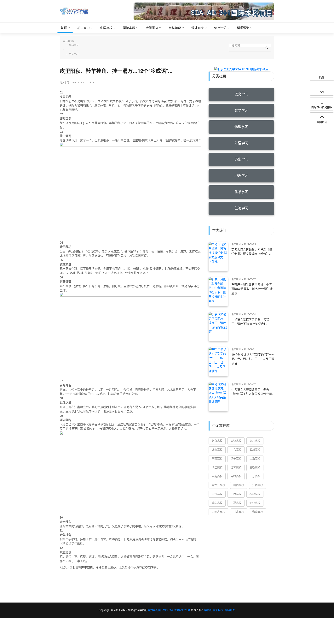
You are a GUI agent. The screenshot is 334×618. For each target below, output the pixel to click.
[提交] (266, 47)
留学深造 (243, 28)
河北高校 (255, 502)
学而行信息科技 (213, 610)
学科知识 (175, 28)
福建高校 (255, 494)
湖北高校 (255, 440)
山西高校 (238, 485)
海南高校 (257, 511)
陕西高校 (217, 458)
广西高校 (236, 494)
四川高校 (255, 449)
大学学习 (152, 28)
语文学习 (73, 54)
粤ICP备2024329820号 (176, 610)
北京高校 (217, 440)
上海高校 (255, 458)
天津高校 (236, 440)
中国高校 (106, 28)
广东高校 (236, 449)
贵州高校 (217, 494)
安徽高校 (255, 467)
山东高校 (255, 476)
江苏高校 (236, 467)
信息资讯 (220, 28)
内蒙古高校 (218, 511)
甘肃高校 (238, 511)
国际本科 (129, 28)
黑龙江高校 (218, 485)
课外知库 (197, 28)
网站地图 (229, 610)
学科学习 (73, 45)
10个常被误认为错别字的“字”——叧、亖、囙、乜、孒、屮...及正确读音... (252, 359)
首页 (64, 28)
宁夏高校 (236, 502)
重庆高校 (217, 502)
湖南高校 (217, 449)
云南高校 (217, 476)
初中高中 (83, 28)
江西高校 (257, 485)
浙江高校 (217, 467)
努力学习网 (68, 41)
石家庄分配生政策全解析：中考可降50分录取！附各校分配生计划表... (252, 289)
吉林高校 (236, 476)
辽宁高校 (236, 458)
